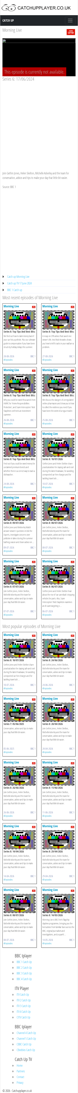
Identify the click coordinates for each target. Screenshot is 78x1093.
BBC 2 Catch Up (24, 968)
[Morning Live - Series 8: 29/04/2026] (58, 839)
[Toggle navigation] (70, 20)
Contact (20, 1077)
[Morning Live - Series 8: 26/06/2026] (20, 776)
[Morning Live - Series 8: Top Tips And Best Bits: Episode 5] (20, 319)
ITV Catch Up (23, 994)
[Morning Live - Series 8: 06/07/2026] (58, 574)
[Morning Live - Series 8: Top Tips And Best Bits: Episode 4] (58, 319)
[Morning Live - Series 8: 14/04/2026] (20, 839)
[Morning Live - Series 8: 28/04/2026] (58, 712)
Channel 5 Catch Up (26, 1038)
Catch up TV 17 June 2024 (19, 283)
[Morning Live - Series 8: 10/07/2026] (58, 447)
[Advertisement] (39, 123)
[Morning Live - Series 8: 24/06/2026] (58, 648)
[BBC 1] (71, 32)
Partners (21, 1071)
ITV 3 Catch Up (24, 1006)
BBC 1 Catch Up (24, 962)
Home (20, 1065)
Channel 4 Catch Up (26, 1033)
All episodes (8, 359)
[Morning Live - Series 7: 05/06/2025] (20, 712)
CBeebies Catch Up (26, 1050)
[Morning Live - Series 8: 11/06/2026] (58, 776)
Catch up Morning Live (18, 277)
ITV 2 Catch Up (24, 1000)
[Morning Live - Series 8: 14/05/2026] (58, 903)
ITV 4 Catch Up (24, 1012)
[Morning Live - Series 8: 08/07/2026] (58, 511)
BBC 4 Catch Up (24, 979)
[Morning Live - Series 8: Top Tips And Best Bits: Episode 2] (58, 383)
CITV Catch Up (23, 1017)
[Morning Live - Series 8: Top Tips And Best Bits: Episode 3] (20, 383)
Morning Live (12, 30)
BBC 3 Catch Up (24, 973)
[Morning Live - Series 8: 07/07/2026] (20, 574)
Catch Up (8, 20)
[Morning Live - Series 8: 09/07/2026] (20, 511)
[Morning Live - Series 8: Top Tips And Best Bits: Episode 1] (20, 447)
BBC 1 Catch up (14, 290)
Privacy (20, 1082)
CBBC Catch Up (24, 1044)
